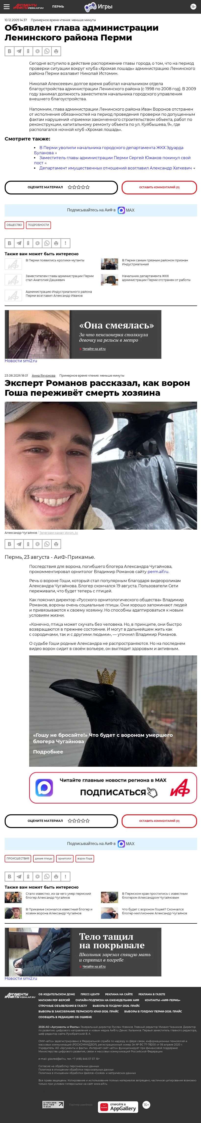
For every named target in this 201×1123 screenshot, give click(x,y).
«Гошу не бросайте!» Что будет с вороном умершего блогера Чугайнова (103, 738)
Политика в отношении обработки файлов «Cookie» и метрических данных (87, 1073)
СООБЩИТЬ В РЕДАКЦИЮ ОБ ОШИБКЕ (65, 1017)
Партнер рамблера (80, 1104)
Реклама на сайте (119, 994)
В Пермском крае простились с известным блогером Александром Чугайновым (155, 895)
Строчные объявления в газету (62, 1006)
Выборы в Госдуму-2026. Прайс (116, 1006)
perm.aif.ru (158, 571)
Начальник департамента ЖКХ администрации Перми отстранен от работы (156, 278)
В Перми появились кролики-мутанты (55, 260)
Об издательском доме (56, 994)
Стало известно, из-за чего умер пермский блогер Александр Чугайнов (58, 895)
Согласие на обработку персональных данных (68, 1066)
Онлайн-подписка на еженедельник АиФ (107, 1000)
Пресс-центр (90, 994)
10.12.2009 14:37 (16, 20)
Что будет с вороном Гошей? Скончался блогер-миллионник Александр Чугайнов (154, 911)
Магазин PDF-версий (54, 1000)
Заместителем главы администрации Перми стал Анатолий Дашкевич (60, 278)
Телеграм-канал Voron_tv (58, 533)
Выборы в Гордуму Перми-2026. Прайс (153, 1011)
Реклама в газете (151, 994)
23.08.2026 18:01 (16, 375)
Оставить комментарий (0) (159, 187)
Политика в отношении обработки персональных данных (75, 1069)
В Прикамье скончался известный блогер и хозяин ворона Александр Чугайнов (59, 911)
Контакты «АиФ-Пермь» (162, 1000)
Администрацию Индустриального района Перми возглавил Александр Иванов (59, 293)
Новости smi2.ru (21, 360)
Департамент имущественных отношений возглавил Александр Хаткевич (115, 168)
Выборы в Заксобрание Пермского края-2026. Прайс (78, 1011)
